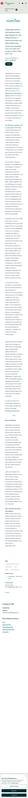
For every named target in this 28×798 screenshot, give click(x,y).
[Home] (8, 3)
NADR (15, 566)
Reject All (14, 790)
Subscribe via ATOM (8, 629)
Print (3, 622)
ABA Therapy (9, 566)
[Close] (26, 776)
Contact (7, 592)
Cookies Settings (14, 786)
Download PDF (6, 625)
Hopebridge (12, 60)
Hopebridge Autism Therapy (12, 564)
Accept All (14, 795)
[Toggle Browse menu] (22, 10)
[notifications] (22, 3)
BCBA (7, 569)
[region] (14, 786)
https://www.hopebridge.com (10, 612)
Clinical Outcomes (15, 569)
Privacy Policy (14, 783)
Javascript (5, 632)
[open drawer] (25, 3)
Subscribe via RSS (7, 627)
